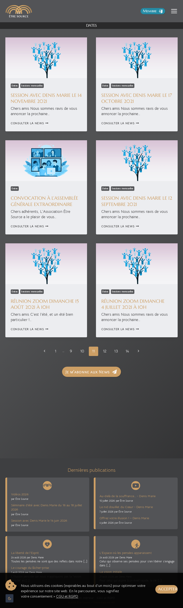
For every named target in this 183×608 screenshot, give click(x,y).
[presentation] (46, 57)
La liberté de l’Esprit (25, 553)
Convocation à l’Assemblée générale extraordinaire (44, 201)
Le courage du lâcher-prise (30, 568)
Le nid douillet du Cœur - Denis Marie (126, 507)
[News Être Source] (47, 484)
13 (116, 351)
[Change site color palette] (9, 598)
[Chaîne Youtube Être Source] (135, 485)
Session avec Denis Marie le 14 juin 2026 (39, 521)
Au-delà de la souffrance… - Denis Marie (128, 496)
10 (82, 351)
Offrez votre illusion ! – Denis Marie (124, 518)
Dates (15, 85)
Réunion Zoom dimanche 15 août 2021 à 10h (45, 304)
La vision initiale (111, 572)
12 (104, 351)
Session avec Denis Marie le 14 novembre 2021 (46, 98)
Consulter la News (29, 123)
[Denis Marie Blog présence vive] (47, 543)
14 (127, 351)
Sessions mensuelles (32, 85)
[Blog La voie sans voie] (135, 543)
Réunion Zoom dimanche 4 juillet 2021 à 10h (132, 304)
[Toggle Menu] (174, 11)
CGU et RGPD (67, 596)
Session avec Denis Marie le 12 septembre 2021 (136, 201)
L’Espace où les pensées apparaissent (126, 553)
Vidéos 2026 (20, 494)
